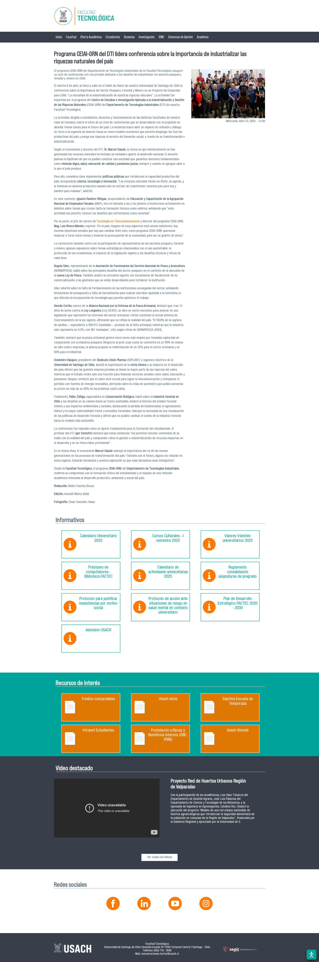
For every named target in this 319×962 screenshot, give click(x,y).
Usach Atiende (238, 731)
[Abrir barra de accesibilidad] (312, 955)
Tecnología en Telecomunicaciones (118, 221)
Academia (203, 37)
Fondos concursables (98, 699)
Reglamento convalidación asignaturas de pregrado (237, 572)
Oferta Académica (91, 37)
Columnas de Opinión (180, 37)
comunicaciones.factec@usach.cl (160, 954)
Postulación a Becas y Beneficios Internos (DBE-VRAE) (168, 735)
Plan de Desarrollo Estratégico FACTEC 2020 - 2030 (238, 603)
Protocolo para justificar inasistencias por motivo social (98, 603)
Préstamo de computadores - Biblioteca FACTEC (98, 572)
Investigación (147, 37)
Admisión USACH (98, 630)
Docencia (129, 37)
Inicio (59, 37)
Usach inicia (168, 699)
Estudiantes (113, 37)
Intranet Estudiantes (98, 731)
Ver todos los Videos (159, 857)
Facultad (71, 37)
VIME (161, 37)
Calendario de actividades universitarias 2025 (168, 572)
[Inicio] (159, 17)
